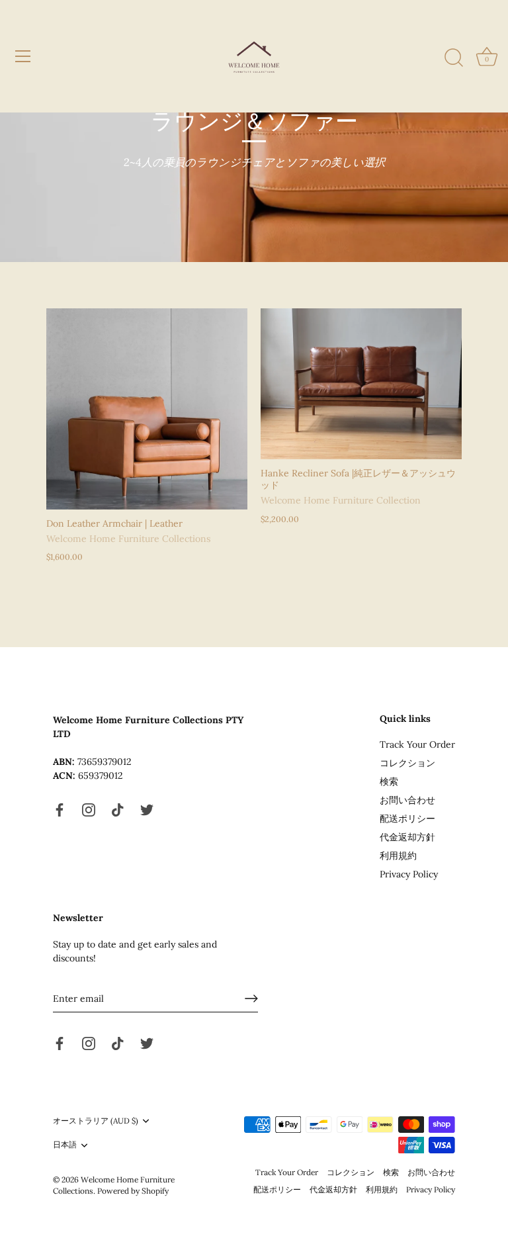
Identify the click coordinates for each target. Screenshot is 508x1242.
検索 (389, 781)
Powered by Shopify (133, 1191)
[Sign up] (251, 998)
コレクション (407, 763)
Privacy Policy (409, 874)
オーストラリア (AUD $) (95, 1121)
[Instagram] (88, 809)
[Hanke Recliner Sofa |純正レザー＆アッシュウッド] (361, 383)
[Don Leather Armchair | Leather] (146, 409)
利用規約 (398, 856)
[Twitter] (146, 809)
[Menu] (23, 56)
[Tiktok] (117, 809)
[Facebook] (59, 809)
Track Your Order (417, 744)
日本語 (65, 1144)
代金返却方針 (407, 837)
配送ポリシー (407, 818)
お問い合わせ (407, 800)
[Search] (453, 58)
